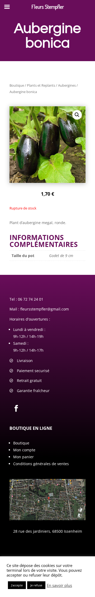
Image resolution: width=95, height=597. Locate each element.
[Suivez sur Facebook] (16, 408)
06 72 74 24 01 (30, 299)
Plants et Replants (41, 85)
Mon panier (23, 456)
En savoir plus (59, 585)
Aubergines (67, 85)
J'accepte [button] (17, 585)
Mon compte (24, 449)
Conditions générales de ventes (41, 463)
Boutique (17, 85)
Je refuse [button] (36, 585)
